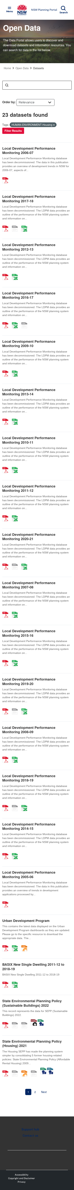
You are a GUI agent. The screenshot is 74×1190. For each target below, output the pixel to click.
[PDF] (6, 176)
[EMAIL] (16, 1021)
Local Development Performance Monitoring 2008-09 (28, 729)
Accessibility (21, 1174)
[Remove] (54, 124)
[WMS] (41, 1021)
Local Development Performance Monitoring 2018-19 (28, 778)
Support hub (30, 1129)
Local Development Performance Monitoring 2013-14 (28, 391)
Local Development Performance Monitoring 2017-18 (28, 198)
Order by (8, 102)
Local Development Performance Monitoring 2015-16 (28, 633)
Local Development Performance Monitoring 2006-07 (28, 150)
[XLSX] (25, 225)
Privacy (21, 1182)
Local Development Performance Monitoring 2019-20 (28, 681)
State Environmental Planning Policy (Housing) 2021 (32, 1043)
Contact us (30, 1135)
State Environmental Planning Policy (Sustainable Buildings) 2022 (32, 1003)
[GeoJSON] (34, 1021)
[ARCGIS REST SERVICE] (25, 1021)
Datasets (38, 68)
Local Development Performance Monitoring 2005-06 (28, 874)
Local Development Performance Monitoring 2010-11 (28, 440)
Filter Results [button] (13, 131)
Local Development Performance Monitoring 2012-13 (28, 247)
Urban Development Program (26, 920)
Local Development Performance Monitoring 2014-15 (28, 826)
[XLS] (16, 369)
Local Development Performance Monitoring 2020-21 (28, 536)
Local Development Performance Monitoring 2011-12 (28, 488)
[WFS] (50, 1069)
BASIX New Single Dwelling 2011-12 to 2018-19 (33, 966)
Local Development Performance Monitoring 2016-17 (28, 295)
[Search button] (6, 85)
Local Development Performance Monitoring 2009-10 (28, 343)
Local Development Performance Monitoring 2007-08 (28, 585)
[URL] (16, 225)
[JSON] (25, 944)
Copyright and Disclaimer (21, 1178)
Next (44, 1092)
